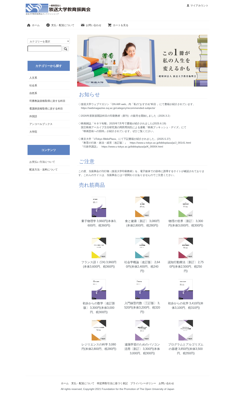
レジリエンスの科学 (95, 344)
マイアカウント (199, 5)
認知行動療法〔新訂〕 (182, 262)
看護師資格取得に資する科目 (46, 108)
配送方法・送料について (43, 169)
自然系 (33, 93)
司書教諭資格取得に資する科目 (47, 100)
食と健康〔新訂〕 (137, 221)
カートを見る (120, 25)
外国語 (33, 116)
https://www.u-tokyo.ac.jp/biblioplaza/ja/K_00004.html (131, 146)
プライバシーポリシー (143, 383)
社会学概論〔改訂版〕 (139, 262)
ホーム (36, 25)
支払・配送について (62, 25)
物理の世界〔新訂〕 (182, 221)
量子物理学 (88, 221)
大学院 (33, 131)
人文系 (33, 77)
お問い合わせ (93, 25)
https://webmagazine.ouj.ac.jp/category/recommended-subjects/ (118, 108)
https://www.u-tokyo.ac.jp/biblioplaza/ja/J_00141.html (159, 142)
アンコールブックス (41, 123)
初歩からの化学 (178, 303)
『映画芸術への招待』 (94, 131)
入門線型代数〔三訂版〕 (140, 303)
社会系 (33, 85)
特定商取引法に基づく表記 (112, 383)
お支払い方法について (42, 161)
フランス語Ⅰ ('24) (93, 262)
